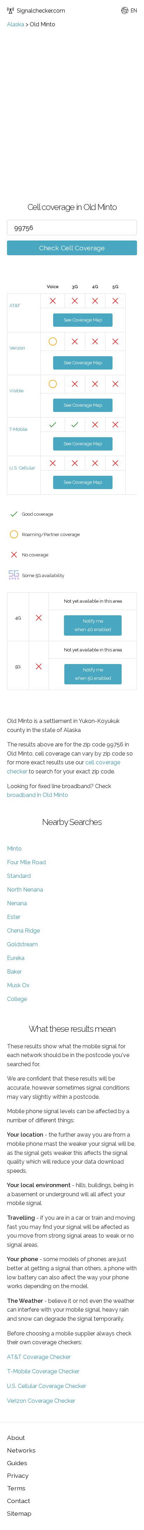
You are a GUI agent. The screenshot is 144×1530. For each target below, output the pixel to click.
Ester (13, 917)
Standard (19, 876)
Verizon (17, 348)
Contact (18, 1500)
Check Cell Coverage (72, 248)
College (17, 999)
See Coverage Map (83, 320)
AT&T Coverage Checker (39, 1357)
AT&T (14, 305)
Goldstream (22, 944)
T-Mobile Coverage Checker (43, 1371)
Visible (16, 390)
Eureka (15, 958)
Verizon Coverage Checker (41, 1400)
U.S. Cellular (22, 467)
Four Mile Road (26, 862)
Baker (14, 971)
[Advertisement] (72, 103)
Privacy (18, 1475)
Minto (14, 848)
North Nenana (25, 889)
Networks (21, 1450)
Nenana (17, 903)
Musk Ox (18, 985)
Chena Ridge (23, 930)
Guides (17, 1463)
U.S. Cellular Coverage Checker (46, 1386)
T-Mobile (18, 429)
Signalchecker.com (41, 10)
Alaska (15, 24)
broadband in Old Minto (37, 795)
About (16, 1437)
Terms (16, 1488)
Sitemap (19, 1513)
